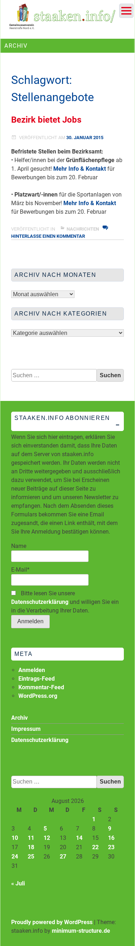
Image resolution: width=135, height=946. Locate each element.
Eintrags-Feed (36, 678)
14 (79, 837)
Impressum (26, 728)
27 (63, 856)
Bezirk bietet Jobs (46, 120)
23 (111, 847)
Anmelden (31, 670)
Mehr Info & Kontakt (79, 168)
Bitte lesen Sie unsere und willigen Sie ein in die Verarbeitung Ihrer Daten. (65, 602)
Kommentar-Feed (41, 687)
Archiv (19, 717)
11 (31, 837)
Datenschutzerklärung (39, 602)
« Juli (18, 883)
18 (31, 847)
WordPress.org (37, 695)
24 (15, 856)
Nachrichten (83, 229)
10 (15, 837)
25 (31, 856)
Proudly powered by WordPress (52, 922)
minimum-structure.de (81, 930)
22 (95, 847)
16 (111, 837)
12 (47, 837)
